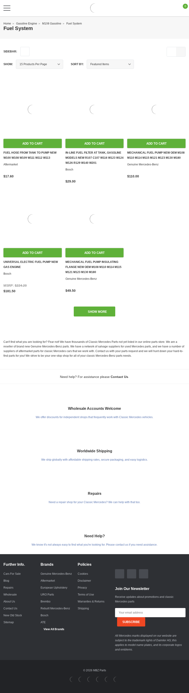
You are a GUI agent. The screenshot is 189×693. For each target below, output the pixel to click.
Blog (6, 580)
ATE (43, 622)
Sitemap (8, 622)
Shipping (83, 608)
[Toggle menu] (6, 8)
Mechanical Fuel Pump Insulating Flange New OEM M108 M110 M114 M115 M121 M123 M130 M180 (93, 267)
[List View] (171, 51)
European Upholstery (54, 587)
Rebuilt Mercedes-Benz (55, 608)
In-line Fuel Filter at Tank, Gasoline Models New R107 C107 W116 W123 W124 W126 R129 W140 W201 (94, 157)
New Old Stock (12, 615)
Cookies (83, 573)
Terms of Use (86, 594)
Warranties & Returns (91, 601)
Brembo (45, 601)
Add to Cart (32, 143)
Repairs (8, 587)
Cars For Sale (12, 573)
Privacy (82, 587)
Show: (8, 64)
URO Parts (47, 594)
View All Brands (54, 629)
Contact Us (10, 608)
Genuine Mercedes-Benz (56, 573)
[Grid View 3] (180, 51)
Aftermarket (48, 580)
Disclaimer (84, 580)
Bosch (44, 615)
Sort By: (77, 64)
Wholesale (10, 594)
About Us (9, 601)
